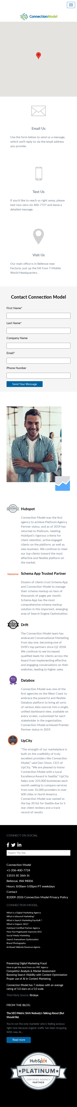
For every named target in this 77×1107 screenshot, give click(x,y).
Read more (19, 1039)
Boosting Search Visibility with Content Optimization (37, 975)
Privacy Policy (59, 897)
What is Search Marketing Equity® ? (25, 920)
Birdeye (34, 995)
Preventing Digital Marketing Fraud (27, 963)
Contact (12, 891)
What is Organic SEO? (17, 924)
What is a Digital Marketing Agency (24, 913)
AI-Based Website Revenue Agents (24, 947)
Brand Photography (16, 943)
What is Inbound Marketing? (20, 916)
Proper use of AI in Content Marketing (29, 979)
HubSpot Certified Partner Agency (23, 928)
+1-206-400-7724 (18, 870)
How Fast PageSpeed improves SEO (24, 932)
